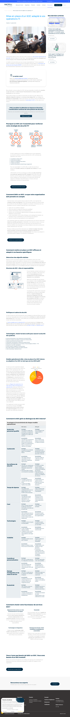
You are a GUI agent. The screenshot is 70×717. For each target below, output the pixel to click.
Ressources (49, 5)
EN (65, 5)
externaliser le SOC (30, 100)
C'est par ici (55, 684)
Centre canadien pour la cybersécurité (16, 322)
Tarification (47, 704)
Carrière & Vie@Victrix (49, 699)
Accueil (5, 10)
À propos (46, 697)
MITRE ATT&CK (31, 325)
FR (63, 5)
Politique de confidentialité (24, 713)
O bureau (30, 702)
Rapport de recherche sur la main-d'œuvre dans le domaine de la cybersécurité (14, 385)
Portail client (58, 5)
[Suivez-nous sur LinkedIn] (58, 706)
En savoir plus (49, 1)
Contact (44, 5)
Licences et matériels (33, 699)
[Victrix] (8, 5)
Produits (33, 5)
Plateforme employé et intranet (35, 701)
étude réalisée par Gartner (21, 78)
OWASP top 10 (39, 325)
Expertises (27, 5)
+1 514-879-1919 (59, 701)
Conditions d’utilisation (9, 713)
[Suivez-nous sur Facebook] (56, 706)
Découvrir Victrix (19, 5)
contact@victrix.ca (59, 700)
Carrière (38, 5)
